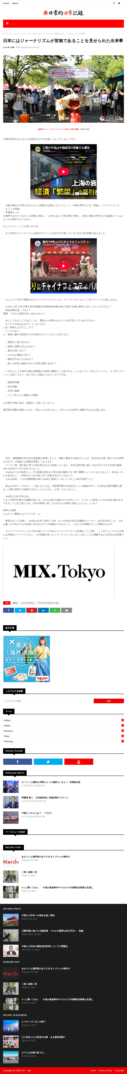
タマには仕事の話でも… (34, 1052)
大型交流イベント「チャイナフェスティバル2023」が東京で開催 (58, 129)
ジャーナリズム (27, 603)
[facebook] (114, 3)
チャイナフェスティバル (21, 33)
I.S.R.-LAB (9, 47)
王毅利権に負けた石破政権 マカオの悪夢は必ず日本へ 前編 (52, 931)
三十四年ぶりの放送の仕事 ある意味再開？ (44, 1037)
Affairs (64, 720)
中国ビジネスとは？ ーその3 (37, 813)
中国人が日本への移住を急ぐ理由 (38, 915)
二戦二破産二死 (29, 872)
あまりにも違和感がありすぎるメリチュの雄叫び (46, 856)
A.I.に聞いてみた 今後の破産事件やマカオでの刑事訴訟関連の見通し (57, 887)
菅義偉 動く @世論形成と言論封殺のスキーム (45, 797)
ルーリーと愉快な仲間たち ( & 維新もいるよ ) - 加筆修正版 (51, 782)
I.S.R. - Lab (25, 1070)
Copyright (119, 1070)
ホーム (6, 33)
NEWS (64, 725)
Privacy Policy (105, 1070)
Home (6, 3)
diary (15, 603)
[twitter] (118, 3)
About (15, 3)
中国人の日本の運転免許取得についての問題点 (45, 946)
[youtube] (78, 761)
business (64, 730)
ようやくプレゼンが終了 (34, 1021)
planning (64, 741)
